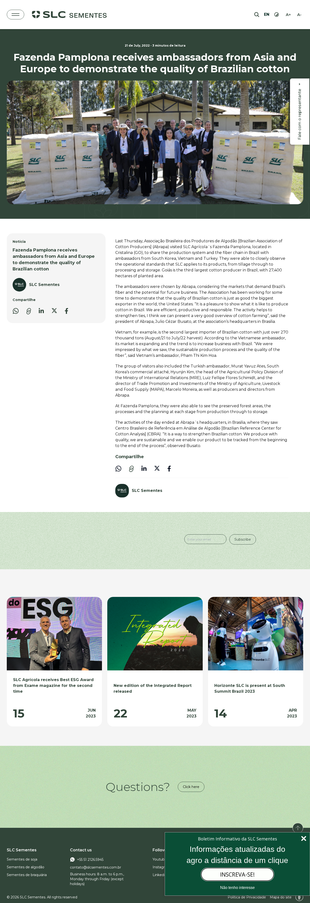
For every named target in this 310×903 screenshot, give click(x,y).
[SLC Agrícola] (69, 14)
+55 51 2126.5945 (90, 859)
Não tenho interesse (237, 888)
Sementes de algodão (25, 867)
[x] (54, 310)
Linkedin (160, 875)
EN (266, 14)
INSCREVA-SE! (237, 874)
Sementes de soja (22, 859)
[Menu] (15, 14)
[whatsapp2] (16, 311)
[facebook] (66, 311)
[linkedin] (41, 310)
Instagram (161, 867)
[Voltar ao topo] (298, 828)
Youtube (160, 859)
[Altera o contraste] (276, 14)
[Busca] (257, 14)
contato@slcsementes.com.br (95, 867)
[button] (28, 311)
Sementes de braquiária (27, 875)
